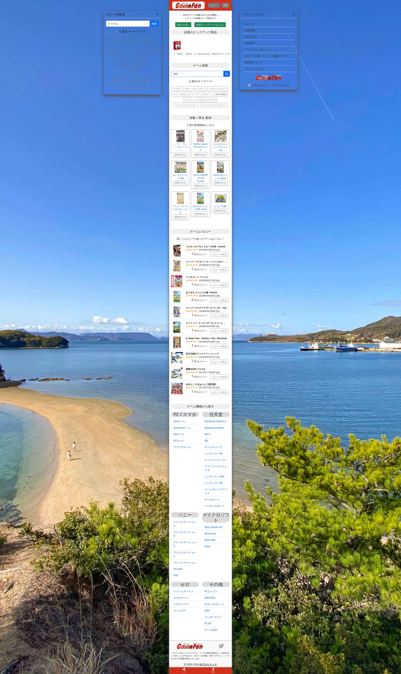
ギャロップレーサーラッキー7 (123, 48)
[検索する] (226, 74)
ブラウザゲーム (182, 447)
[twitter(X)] (221, 646)
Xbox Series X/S (214, 527)
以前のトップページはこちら (210, 24)
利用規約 (250, 43)
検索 (154, 23)
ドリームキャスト (184, 591)
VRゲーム (179, 434)
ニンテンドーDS (214, 483)
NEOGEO (210, 597)
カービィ (188, 99)
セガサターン (181, 597)
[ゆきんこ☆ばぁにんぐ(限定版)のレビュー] (177, 388)
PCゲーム (179, 440)
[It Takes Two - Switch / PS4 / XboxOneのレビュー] (177, 342)
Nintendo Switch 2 (215, 421)
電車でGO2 (117, 81)
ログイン (214, 5)
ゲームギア (180, 610)
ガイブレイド (147, 37)
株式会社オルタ (208, 664)
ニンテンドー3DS (214, 476)
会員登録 (250, 30)
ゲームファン (259, 85)
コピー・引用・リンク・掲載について (266, 56)
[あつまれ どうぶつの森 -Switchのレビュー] (177, 296)
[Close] (293, 14)
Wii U (208, 434)
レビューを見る (219, 254)
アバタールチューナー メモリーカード (132, 75)
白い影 (134, 59)
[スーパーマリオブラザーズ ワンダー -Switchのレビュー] (177, 311)
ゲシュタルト (149, 48)
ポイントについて (255, 68)
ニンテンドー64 (213, 453)
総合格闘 (111, 53)
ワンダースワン (213, 617)
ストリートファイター (186, 105)
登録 (225, 5)
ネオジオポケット (215, 604)
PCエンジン (211, 591)
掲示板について (253, 62)
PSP (176, 575)
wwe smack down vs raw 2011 (131, 64)
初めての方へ (183, 24)
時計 (144, 59)
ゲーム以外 (211, 630)
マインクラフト (203, 94)
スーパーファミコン (216, 460)
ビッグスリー (116, 37)
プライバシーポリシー (257, 49)
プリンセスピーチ (182, 94)
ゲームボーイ (212, 499)
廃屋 (148, 43)
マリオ (176, 88)
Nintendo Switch (214, 427)
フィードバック (281, 85)
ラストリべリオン (125, 86)
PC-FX (208, 623)
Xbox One (210, 533)
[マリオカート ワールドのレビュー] (177, 280)
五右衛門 (143, 86)
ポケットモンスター (194, 88)
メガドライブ (181, 604)
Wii (206, 440)
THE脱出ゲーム (120, 43)
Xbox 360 (210, 540)
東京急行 (131, 37)
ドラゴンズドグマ (206, 99)
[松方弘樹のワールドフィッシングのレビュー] (177, 357)
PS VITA (178, 569)
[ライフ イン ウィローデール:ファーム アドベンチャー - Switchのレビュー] (177, 326)
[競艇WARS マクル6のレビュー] (177, 372)
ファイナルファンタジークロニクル (138, 53)
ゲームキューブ (213, 447)
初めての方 (251, 36)
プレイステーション (185, 562)
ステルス (121, 59)
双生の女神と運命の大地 (140, 81)
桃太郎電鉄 (221, 94)
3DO (207, 610)
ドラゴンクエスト (218, 88)
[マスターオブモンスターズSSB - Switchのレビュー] (177, 250)
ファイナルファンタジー (214, 105)
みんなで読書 (131, 70)
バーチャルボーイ (215, 506)
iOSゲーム (179, 421)
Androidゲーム (182, 427)
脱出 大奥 (137, 43)
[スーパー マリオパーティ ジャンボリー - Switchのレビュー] (177, 265)
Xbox (207, 546)
